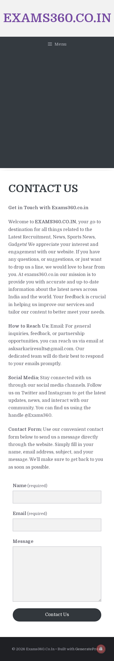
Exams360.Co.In (57, 18)
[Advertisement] (57, 111)
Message (23, 541)
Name (30, 485)
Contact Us (57, 614)
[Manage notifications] (101, 648)
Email (30, 513)
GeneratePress (88, 649)
